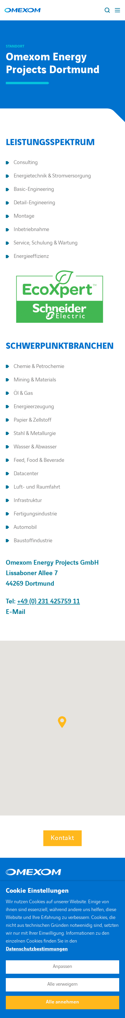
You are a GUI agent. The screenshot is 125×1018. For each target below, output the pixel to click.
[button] (62, 722)
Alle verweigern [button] (62, 984)
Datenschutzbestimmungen (37, 949)
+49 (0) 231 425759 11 (48, 601)
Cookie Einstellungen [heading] (37, 891)
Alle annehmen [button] (62, 1002)
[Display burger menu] (118, 10)
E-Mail (15, 612)
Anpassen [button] (62, 966)
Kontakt (62, 838)
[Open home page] (22, 10)
